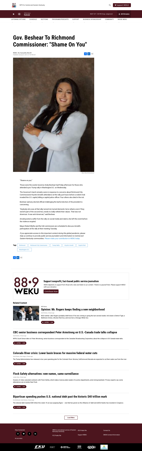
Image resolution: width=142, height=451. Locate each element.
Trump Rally (56, 245)
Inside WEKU (122, 19)
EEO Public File (82, 430)
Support (75, 19)
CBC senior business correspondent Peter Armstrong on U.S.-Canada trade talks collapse (65, 332)
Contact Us (106, 430)
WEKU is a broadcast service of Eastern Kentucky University (64, 430)
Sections (44, 19)
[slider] (22, 14)
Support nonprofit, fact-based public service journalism (71, 281)
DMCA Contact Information (111, 435)
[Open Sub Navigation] (12, 22)
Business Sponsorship (92, 19)
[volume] (19, 14)
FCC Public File (56, 435)
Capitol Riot (82, 245)
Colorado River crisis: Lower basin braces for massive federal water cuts (55, 353)
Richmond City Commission (38, 245)
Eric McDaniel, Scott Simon (20, 400)
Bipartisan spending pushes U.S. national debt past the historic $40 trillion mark (60, 396)
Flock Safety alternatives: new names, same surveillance (46, 373)
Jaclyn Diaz (16, 377)
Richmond (22, 245)
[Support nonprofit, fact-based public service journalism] (26, 286)
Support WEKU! (122, 5)
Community (109, 19)
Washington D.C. (24, 249)
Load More (71, 418)
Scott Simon (44, 313)
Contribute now (51, 291)
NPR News (44, 306)
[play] (13, 14)
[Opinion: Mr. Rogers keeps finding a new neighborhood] (26, 313)
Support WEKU (82, 435)
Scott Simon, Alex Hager (19, 356)
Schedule (33, 19)
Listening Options (18, 19)
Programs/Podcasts (60, 19)
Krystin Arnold (69, 245)
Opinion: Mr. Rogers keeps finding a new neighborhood (73, 309)
